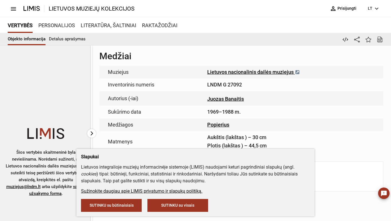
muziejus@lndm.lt (23, 186)
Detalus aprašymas (67, 39)
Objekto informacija (27, 39)
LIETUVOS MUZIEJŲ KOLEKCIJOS (92, 8)
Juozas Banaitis (225, 99)
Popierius (218, 125)
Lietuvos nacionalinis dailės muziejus (251, 72)
